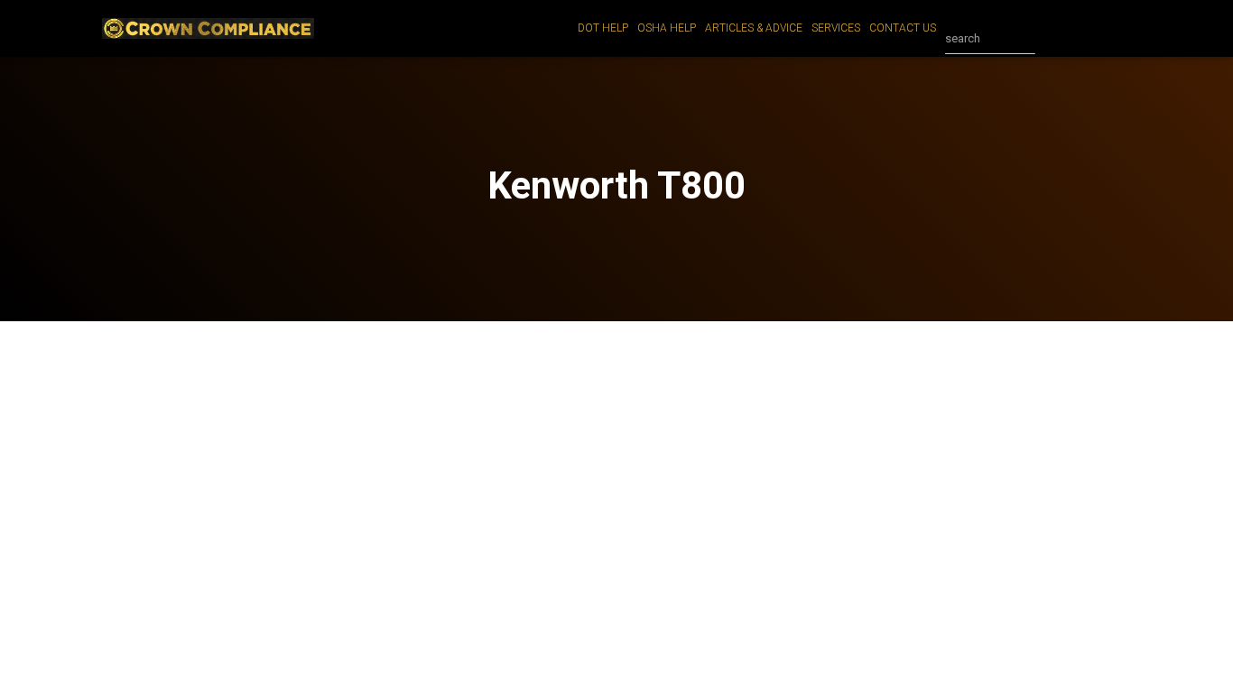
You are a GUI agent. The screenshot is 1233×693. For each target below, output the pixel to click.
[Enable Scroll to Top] (1197, 656)
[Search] (1053, 39)
